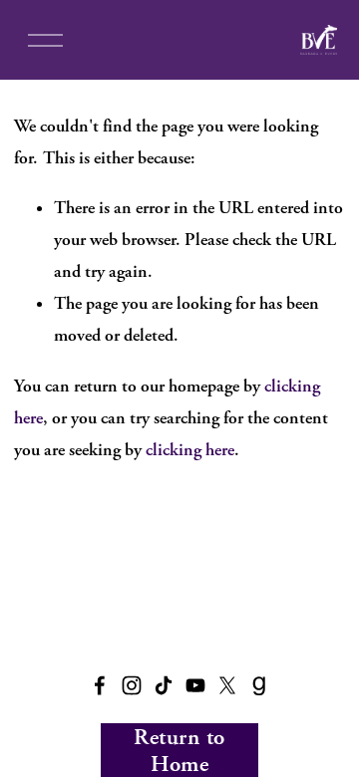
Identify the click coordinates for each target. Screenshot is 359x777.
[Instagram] (132, 685)
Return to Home (179, 750)
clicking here (190, 449)
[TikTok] (164, 685)
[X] (227, 685)
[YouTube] (195, 685)
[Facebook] (100, 685)
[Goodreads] (259, 685)
